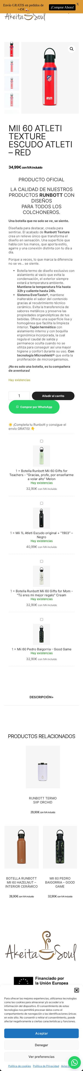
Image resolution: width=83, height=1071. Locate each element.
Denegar (41, 1045)
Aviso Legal (68, 1066)
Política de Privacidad (46, 1066)
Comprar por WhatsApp (36, 407)
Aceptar (41, 1033)
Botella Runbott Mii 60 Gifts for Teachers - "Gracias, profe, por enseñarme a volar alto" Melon (41, 475)
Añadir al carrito (53, 396)
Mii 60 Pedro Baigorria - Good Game (44, 649)
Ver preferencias (41, 1057)
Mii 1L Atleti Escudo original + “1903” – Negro (44, 535)
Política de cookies (19, 1066)
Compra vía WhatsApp (44, 774)
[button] (76, 990)
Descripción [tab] (41, 697)
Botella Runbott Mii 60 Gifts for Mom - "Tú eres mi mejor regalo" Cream (44, 593)
